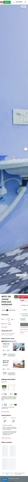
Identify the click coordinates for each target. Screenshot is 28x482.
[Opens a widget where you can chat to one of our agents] (4, 479)
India (3, 473)
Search (7, 2)
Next (25, 149)
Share (24, 6)
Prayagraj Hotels (7, 473)
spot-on (12, 473)
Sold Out (11, 373)
